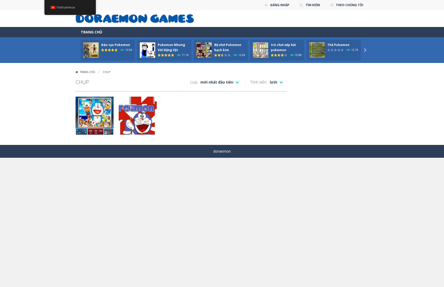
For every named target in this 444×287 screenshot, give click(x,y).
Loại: (194, 82)
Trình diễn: (258, 82)
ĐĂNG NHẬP (279, 5)
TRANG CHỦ (91, 32)
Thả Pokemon (338, 45)
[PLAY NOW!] (91, 49)
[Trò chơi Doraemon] (135, 18)
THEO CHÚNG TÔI (349, 5)
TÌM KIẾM (313, 5)
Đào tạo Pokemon (115, 45)
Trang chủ (87, 72)
